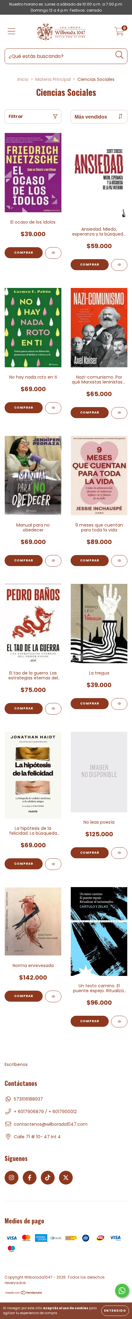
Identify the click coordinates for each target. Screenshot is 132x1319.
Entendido (115, 1310)
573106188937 (28, 1099)
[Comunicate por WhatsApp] (122, 1291)
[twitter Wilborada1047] (66, 1178)
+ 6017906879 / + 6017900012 (45, 1112)
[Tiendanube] (24, 1293)
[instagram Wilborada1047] (11, 1178)
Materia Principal (53, 79)
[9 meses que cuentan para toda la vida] (119, 561)
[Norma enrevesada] (53, 996)
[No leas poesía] (119, 853)
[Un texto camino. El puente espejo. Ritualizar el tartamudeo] (119, 1021)
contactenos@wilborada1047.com (50, 1124)
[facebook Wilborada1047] (30, 1178)
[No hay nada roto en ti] (53, 408)
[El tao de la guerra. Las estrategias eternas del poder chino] (53, 709)
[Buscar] (119, 55)
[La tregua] (119, 704)
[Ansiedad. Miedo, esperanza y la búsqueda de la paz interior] (119, 265)
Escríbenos (16, 1064)
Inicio (23, 79)
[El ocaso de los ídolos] (53, 253)
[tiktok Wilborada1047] (48, 1178)
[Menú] (11, 31)
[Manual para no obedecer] (53, 561)
